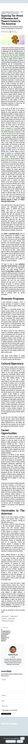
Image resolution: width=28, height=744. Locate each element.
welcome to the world (8, 620)
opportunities (14, 616)
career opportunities (6, 130)
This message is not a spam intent (9, 710)
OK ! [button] (22, 738)
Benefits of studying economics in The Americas (10, 12)
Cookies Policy (16, 738)
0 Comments (14, 32)
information (12, 618)
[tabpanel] (13, 40)
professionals (6, 616)
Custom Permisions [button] (10, 741)
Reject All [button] (20, 741)
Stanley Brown (5, 31)
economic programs (5, 158)
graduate (5, 618)
